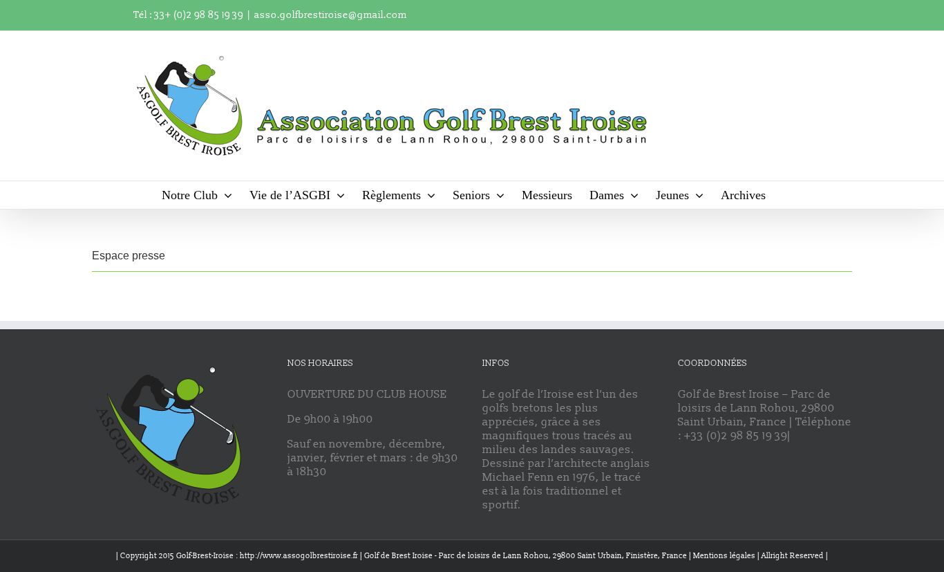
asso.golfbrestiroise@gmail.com (330, 15)
